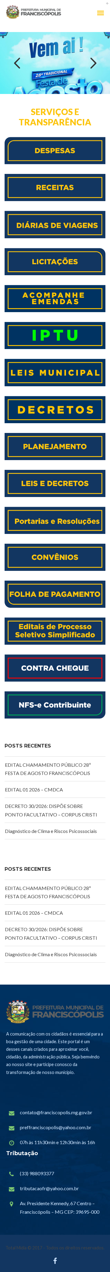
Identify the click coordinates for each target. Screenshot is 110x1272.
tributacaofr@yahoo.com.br (49, 1188)
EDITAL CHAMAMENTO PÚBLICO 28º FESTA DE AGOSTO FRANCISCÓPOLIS (48, 769)
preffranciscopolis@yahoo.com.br (55, 1127)
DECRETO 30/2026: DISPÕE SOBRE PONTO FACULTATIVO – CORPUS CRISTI (51, 810)
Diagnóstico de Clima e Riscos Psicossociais (51, 831)
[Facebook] (55, 1262)
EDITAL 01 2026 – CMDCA (34, 789)
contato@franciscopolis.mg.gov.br (56, 1112)
